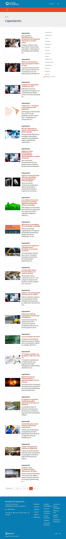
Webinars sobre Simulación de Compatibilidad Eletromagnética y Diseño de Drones (31, 154)
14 (31, 488)
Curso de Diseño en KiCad (31, 337)
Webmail (36, 504)
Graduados (48, 53)
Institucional (48, 59)
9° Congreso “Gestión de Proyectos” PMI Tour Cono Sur (31, 355)
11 (20, 488)
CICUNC (16, 536)
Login (56, 533)
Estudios (36, 509)
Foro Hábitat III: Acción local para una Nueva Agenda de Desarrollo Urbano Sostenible (30, 202)
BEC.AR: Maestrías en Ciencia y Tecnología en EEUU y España (30, 130)
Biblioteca (37, 517)
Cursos (47, 38)
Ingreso (47, 56)
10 (17, 488)
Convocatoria (48, 35)
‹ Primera (9, 488)
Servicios (47, 74)
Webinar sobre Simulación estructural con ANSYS (31, 293)
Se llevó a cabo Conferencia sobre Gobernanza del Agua (29, 469)
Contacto (46, 509)
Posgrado (47, 71)
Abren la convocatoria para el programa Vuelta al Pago (30, 63)
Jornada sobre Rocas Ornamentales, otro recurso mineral (29, 271)
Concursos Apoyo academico (56, 506)
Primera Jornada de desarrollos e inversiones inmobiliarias (30, 315)
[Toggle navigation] (7, 9)
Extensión (47, 47)
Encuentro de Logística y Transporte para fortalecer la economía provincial (30, 248)
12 (24, 488)
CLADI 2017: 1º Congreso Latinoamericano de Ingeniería (30, 107)
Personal (47, 68)
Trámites (46, 520)
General (47, 50)
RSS (60, 533)
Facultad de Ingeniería (14, 501)
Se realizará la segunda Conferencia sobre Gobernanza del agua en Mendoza (30, 401)
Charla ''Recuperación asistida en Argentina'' (30, 447)
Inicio (6, 17)
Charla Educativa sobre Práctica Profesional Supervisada (30, 425)
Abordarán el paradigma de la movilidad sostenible (31, 225)
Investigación (48, 65)
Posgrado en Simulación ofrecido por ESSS (30, 85)
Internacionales (49, 62)
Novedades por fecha (50, 76)
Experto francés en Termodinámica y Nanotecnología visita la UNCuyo (30, 379)
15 (34, 488)
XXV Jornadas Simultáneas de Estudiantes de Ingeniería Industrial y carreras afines (31, 39)
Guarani (36, 507)
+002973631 (11, 509)
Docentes (47, 41)
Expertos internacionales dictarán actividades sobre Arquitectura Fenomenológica (30, 178)
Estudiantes (48, 44)
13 (27, 488)
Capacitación (48, 32)
